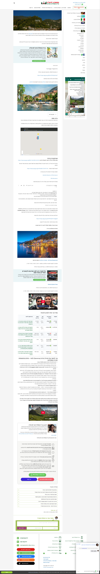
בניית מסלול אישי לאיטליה (47, 7)
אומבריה (82, 38)
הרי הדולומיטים (80, 33)
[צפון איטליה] (50, 3)
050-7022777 (23, 542)
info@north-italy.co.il (27, 545)
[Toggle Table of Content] (55, 114)
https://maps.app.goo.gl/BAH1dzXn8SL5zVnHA (28, 160)
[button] (52, 114)
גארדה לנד (83, 72)
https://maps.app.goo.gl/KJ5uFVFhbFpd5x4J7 (47, 75)
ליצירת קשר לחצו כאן (25, 549)
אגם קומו (30, 33)
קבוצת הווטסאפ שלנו (26, 553)
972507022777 (24, 538)
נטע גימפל (53, 510)
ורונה (84, 67)
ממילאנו (43, 82)
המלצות (69, 7)
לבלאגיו (31, 82)
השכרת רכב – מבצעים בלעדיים (60, 7)
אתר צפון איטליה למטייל (48, 567)
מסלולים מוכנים (37, 7)
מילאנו (83, 65)
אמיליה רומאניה (80, 40)
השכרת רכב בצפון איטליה (80, 28)
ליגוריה (82, 41)
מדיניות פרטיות (46, 557)
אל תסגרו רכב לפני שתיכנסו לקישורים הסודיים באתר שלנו (34, 272)
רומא (84, 57)
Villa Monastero (54, 178)
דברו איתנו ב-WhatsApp (38, 474)
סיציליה (82, 43)
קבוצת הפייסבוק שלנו (26, 556)
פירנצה (83, 60)
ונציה (84, 62)
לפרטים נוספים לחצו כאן (46, 479)
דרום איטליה (81, 46)
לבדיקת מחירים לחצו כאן (39, 279)
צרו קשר (31, 7)
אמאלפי (82, 48)
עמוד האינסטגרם (25, 560)
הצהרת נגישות (46, 562)
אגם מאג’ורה (81, 50)
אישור (6, 572)
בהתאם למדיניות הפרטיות (33, 572)
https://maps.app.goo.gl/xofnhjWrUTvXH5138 (37, 168)
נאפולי (83, 70)
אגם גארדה (81, 35)
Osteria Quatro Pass (53, 284)
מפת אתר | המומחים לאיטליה (49, 560)
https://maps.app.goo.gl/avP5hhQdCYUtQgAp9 (47, 218)
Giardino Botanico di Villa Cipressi (50, 175)
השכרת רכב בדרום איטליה (79, 25)
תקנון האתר (45, 559)
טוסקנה (82, 36)
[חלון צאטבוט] (87, 558)
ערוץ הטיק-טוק (25, 563)
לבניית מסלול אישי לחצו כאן (39, 61)
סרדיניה (82, 45)
